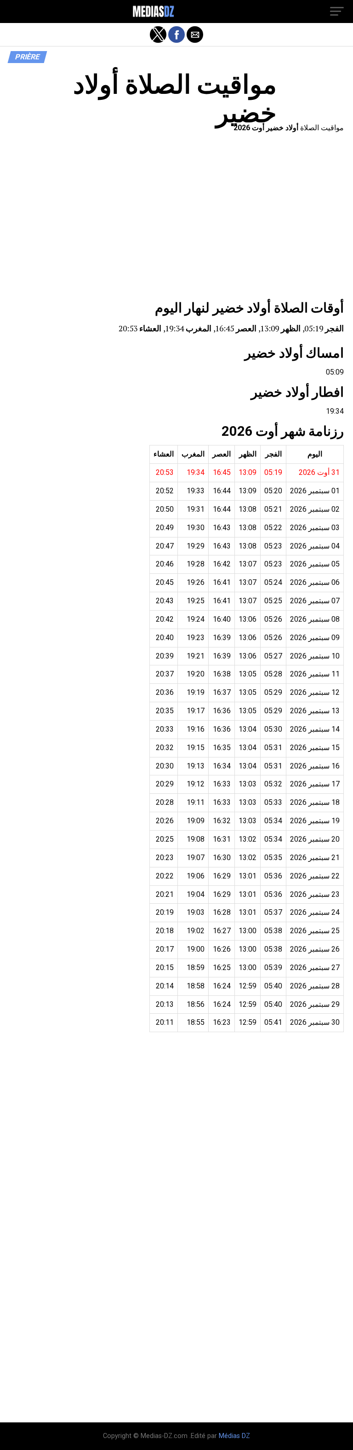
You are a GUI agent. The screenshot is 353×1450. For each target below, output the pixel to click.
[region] (176, 219)
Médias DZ (234, 1436)
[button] (337, 11)
